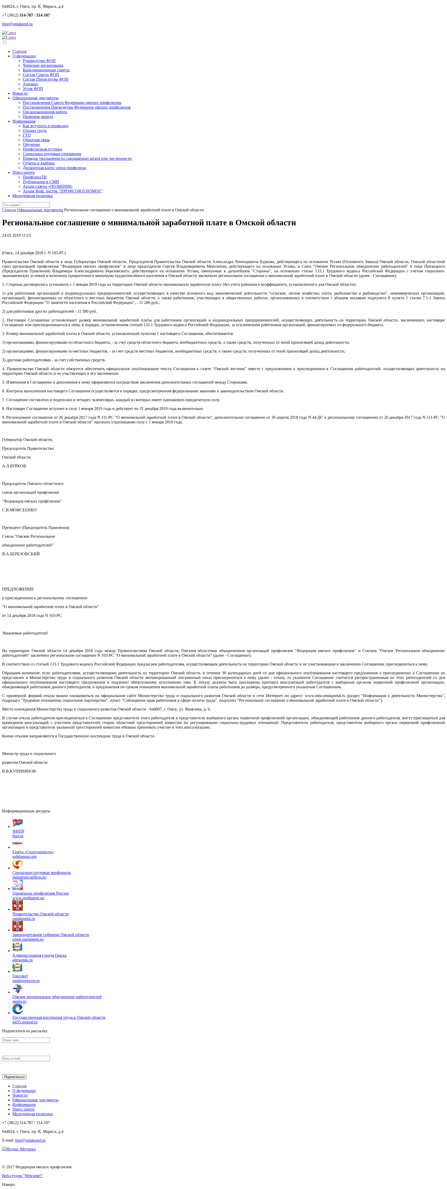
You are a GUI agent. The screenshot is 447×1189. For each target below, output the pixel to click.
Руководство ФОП (39, 60)
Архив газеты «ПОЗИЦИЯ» (48, 186)
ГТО (27, 135)
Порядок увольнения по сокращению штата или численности (77, 158)
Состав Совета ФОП (41, 74)
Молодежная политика (32, 195)
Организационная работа (45, 112)
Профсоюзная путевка (42, 149)
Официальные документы (35, 98)
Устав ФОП (33, 88)
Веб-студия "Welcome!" (22, 1175)
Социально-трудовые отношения (52, 154)
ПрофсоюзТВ (35, 177)
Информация (23, 121)
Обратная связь (36, 140)
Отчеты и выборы (39, 163)
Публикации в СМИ (41, 182)
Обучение (31, 144)
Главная (19, 51)
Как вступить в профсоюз (45, 126)
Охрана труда (35, 130)
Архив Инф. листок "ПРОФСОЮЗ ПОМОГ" (63, 191)
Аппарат (30, 84)
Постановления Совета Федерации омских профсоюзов (72, 102)
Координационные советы (46, 70)
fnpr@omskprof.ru (17, 24)
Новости (20, 93)
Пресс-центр (23, 172)
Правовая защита (38, 116)
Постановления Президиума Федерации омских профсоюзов (77, 107)
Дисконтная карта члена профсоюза (54, 168)
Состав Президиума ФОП (46, 79)
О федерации (24, 56)
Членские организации (43, 65)
